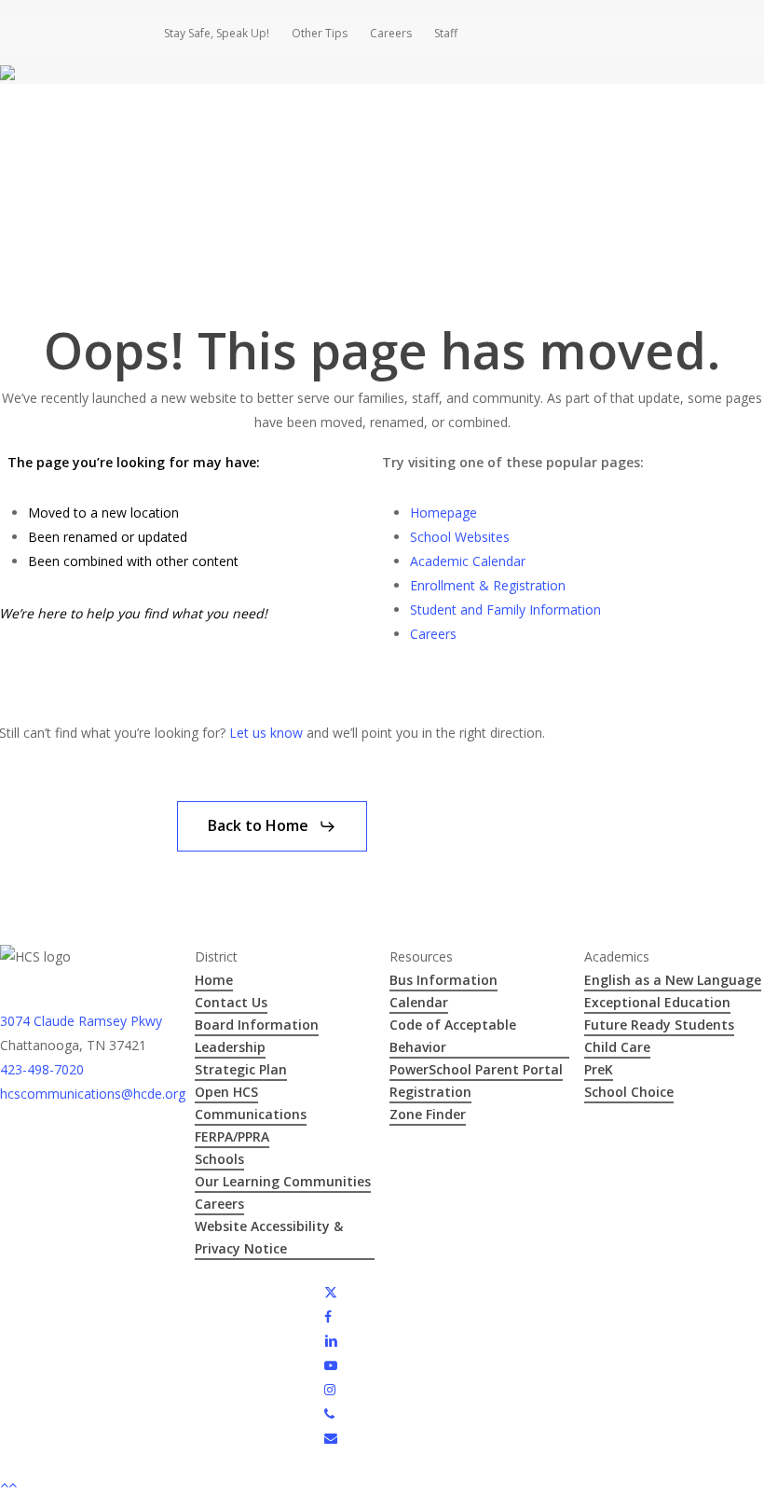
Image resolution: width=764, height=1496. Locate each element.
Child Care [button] (617, 1047)
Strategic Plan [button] (241, 1069)
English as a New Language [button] (672, 980)
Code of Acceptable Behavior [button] (452, 1036)
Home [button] (214, 980)
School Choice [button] (629, 1092)
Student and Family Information (505, 609)
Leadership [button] (230, 1047)
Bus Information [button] (443, 980)
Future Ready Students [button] (659, 1024)
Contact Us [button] (231, 1002)
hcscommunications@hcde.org (92, 1093)
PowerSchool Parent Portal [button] (476, 1069)
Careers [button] (219, 1203)
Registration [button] (430, 1092)
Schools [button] (219, 1159)
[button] (272, 826)
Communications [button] (251, 1114)
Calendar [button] (418, 1002)
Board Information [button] (257, 1024)
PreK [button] (598, 1069)
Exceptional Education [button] (657, 1002)
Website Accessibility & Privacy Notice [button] (269, 1237)
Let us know (266, 732)
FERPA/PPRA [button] (232, 1136)
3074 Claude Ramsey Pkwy (81, 1021)
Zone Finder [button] (427, 1114)
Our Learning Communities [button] (283, 1181)
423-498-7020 (42, 1069)
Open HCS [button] (226, 1092)
